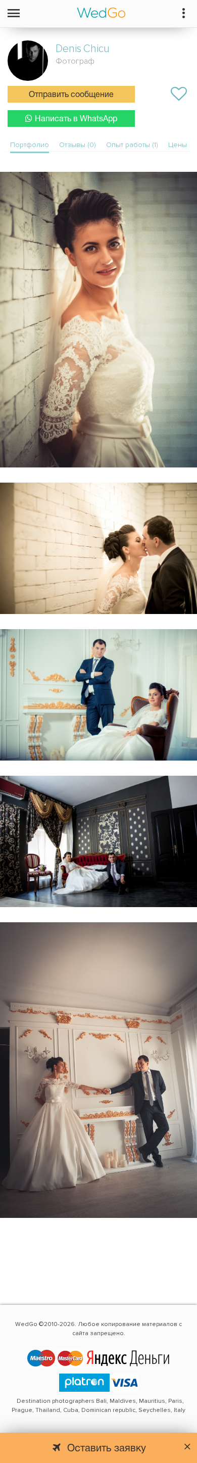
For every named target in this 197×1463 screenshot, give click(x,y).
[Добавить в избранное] (179, 94)
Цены (177, 144)
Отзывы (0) (77, 144)
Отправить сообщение (71, 95)
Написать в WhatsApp (76, 119)
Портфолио (29, 144)
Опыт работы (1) (132, 144)
